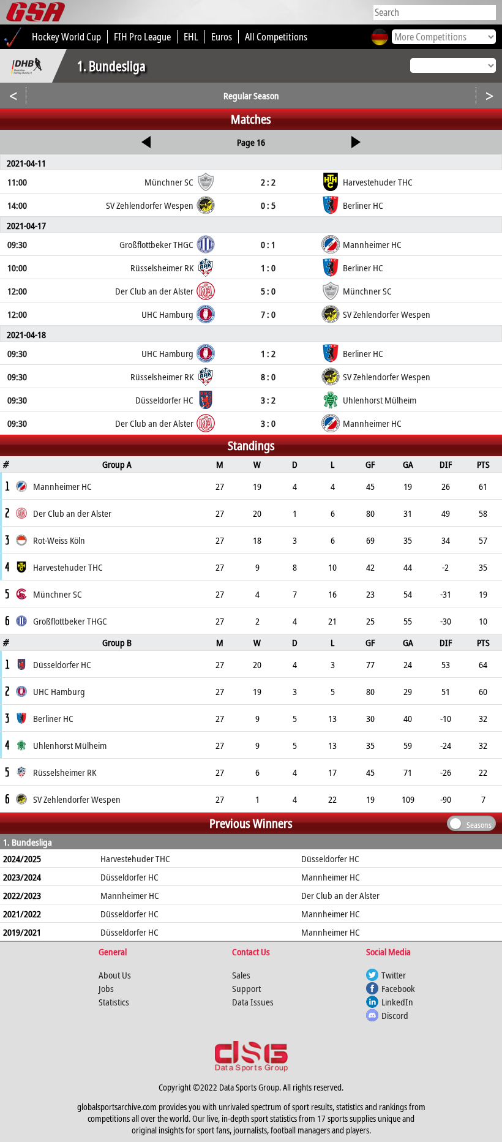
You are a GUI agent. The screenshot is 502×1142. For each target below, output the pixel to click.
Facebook (398, 988)
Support (246, 988)
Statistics (114, 1002)
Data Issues (253, 1002)
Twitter (393, 975)
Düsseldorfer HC (330, 858)
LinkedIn (397, 1002)
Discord (394, 1015)
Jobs (106, 988)
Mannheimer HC (330, 877)
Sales (241, 975)
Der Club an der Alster (340, 895)
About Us (115, 975)
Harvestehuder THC (135, 858)
